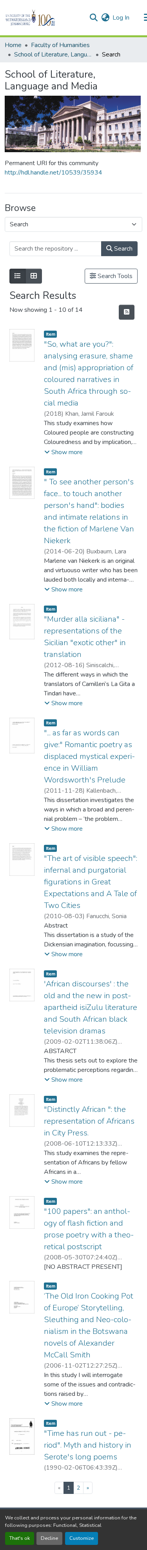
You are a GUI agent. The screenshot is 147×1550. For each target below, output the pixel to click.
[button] (44, 17)
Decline (49, 1538)
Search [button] (122, 248)
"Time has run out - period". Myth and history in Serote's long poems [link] (87, 1445)
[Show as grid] (33, 276)
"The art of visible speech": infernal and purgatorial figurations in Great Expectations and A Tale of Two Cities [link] (90, 882)
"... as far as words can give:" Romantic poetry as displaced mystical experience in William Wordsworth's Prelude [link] (89, 756)
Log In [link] (121, 17)
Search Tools (114, 276)
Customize (81, 1538)
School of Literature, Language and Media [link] (53, 54)
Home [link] (13, 45)
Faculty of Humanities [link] (60, 45)
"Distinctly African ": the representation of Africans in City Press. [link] (89, 1121)
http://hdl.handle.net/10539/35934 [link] (53, 172)
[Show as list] (17, 276)
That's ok (19, 1538)
